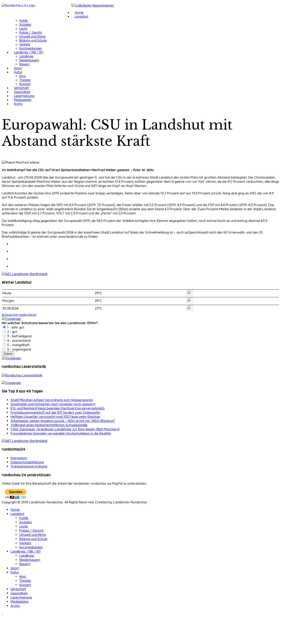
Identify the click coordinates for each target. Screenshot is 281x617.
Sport (18, 68)
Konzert (25, 84)
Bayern (24, 64)
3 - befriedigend (19, 336)
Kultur (18, 72)
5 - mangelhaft (17, 345)
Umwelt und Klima (32, 36)
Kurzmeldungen (30, 48)
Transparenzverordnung (29, 466)
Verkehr (25, 44)
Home (79, 13)
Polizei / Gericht (30, 33)
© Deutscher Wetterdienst (19, 314)
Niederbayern (29, 60)
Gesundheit (22, 92)
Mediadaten (22, 100)
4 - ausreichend (18, 340)
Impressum (19, 458)
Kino (22, 76)
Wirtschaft (21, 88)
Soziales (25, 25)
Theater (25, 80)
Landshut (81, 16)
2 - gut (11, 332)
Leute (23, 29)
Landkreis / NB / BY (28, 52)
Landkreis (26, 56)
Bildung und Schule (33, 40)
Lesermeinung (24, 96)
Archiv (18, 104)
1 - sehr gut (15, 327)
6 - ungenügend (18, 349)
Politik (23, 21)
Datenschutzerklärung (27, 462)
